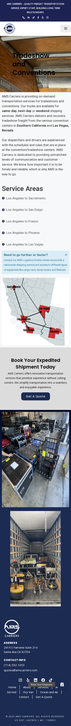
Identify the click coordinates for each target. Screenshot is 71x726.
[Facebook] (43, 680)
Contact (24, 697)
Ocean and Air (49, 692)
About (27, 687)
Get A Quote (44, 697)
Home (12, 687)
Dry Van (28, 692)
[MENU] (65, 28)
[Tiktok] (51, 680)
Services (43, 687)
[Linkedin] (35, 680)
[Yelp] (28, 680)
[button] (35, 396)
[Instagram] (20, 680)
